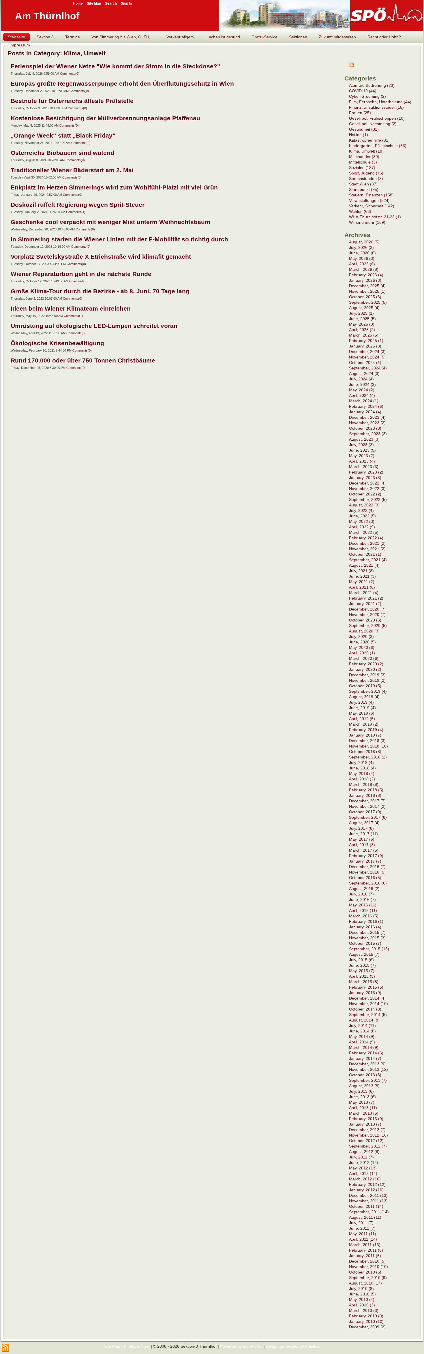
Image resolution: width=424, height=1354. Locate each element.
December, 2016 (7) (367, 866)
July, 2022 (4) (361, 510)
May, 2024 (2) (361, 390)
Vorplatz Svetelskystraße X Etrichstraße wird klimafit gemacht (101, 256)
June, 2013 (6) (362, 1096)
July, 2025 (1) (361, 313)
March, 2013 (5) (363, 1113)
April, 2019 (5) (362, 718)
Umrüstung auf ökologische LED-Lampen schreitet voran (94, 325)
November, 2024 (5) (367, 357)
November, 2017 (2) (367, 806)
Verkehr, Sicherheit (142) (371, 206)
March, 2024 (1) (363, 401)
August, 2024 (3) (364, 373)
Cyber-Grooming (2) (367, 96)
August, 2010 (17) (365, 1283)
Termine (72, 37)
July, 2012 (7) (361, 1157)
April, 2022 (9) (362, 527)
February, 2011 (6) (366, 1250)
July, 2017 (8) (361, 828)
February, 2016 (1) (366, 921)
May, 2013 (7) (361, 1102)
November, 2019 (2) (367, 680)
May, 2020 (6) (361, 647)
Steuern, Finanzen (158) (371, 195)
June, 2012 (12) (363, 1162)
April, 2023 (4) (362, 461)
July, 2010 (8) (361, 1288)
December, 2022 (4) (367, 483)
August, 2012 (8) (364, 1151)
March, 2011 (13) (364, 1244)
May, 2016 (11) (362, 905)
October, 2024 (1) (365, 362)
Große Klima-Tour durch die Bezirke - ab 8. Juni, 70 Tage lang (100, 291)
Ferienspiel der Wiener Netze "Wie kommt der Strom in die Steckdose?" (115, 66)
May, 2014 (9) (361, 1036)
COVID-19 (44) (362, 91)
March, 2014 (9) (363, 1047)
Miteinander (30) (364, 156)
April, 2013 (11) (363, 1107)
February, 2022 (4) (366, 538)
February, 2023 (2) (366, 472)
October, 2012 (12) (366, 1140)
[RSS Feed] (351, 65)
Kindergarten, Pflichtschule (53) (377, 145)
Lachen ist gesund (223, 37)
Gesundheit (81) (364, 129)
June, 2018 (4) (362, 768)
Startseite (16, 37)
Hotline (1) (358, 134)
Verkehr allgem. (180, 37)
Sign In (126, 3)
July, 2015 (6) (361, 959)
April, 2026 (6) (362, 264)
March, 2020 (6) (363, 658)
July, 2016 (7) (361, 894)
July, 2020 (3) (361, 636)
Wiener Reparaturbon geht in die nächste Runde (81, 274)
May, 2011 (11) (362, 1233)
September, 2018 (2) (368, 757)
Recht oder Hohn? (384, 37)
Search (111, 3)
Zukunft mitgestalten (337, 37)
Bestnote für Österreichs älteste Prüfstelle (72, 100)
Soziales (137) (362, 167)
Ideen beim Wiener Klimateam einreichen (71, 308)
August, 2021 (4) (364, 565)
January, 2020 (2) (365, 669)
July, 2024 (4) (361, 379)
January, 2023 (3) (365, 477)
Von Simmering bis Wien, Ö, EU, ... (123, 37)
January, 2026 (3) (365, 280)
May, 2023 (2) (361, 455)
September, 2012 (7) (368, 1146)
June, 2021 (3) (362, 576)
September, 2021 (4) (368, 559)
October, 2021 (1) (365, 554)
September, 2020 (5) (368, 625)
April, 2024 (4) (362, 395)
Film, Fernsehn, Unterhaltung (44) (380, 101)
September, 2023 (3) (368, 433)
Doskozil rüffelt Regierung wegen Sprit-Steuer (78, 204)
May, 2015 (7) (361, 970)
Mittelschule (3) (363, 162)
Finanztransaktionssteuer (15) (376, 107)
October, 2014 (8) (365, 1009)
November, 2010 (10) (368, 1266)
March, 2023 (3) (363, 466)
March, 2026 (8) (363, 269)
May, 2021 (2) (361, 581)
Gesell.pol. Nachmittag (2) (373, 123)
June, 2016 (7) (362, 899)
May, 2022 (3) (361, 521)
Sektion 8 (45, 37)
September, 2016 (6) (368, 883)
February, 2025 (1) (366, 340)
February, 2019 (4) (366, 729)
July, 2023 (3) (361, 444)
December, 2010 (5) (367, 1261)
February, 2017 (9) (366, 855)
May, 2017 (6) (361, 839)
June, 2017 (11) (363, 833)
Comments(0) (69, 73)
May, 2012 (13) (363, 1168)
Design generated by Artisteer (293, 1346)
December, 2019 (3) (367, 675)
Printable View (137, 1346)
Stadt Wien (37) (363, 184)
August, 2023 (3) (364, 439)
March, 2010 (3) (363, 1310)
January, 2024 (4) (365, 412)
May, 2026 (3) (361, 258)
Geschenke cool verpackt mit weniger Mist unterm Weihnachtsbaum (110, 222)
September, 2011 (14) (369, 1212)
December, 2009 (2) (367, 1327)
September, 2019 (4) (368, 691)
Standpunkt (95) (363, 189)
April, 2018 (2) (362, 779)
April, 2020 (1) (362, 653)
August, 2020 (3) (364, 631)
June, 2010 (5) (362, 1294)
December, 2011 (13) (368, 1195)
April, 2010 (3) (362, 1305)
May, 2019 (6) (361, 713)
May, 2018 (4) (361, 773)
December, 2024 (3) (367, 351)
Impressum (20, 45)
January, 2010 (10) (366, 1321)
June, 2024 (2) (362, 384)
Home (78, 3)
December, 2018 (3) (367, 740)
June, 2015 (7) (362, 965)
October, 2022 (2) (365, 494)
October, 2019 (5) (365, 685)
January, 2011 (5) (365, 1255)
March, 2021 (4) (363, 592)
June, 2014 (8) (362, 1031)
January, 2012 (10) (366, 1190)
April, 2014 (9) (362, 1042)
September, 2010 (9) (368, 1277)
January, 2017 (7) (365, 861)
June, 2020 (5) (362, 642)
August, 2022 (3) (364, 505)
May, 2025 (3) (361, 324)
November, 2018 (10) (368, 746)
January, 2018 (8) (365, 795)
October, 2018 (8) (365, 751)
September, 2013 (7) (368, 1080)
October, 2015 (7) (365, 943)
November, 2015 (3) (367, 938)
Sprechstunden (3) (366, 178)
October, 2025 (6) (365, 296)
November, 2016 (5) (367, 872)
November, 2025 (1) (367, 291)
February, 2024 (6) (366, 406)
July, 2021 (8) (361, 570)
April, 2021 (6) (362, 587)
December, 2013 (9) (367, 1064)
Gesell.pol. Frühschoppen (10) (377, 118)
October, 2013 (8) (365, 1075)
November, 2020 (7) (367, 614)
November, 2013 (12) (368, 1069)
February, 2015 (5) (366, 987)
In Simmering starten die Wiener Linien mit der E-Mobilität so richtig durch (119, 239)
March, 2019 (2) (363, 724)
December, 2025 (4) (367, 285)
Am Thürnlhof (47, 15)
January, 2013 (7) (365, 1124)
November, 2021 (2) (367, 549)
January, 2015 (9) (365, 992)
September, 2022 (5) (368, 499)
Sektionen (298, 37)
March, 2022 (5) (363, 532)
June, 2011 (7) (362, 1228)
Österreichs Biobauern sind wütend (62, 152)
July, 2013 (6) (361, 1091)
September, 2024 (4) (368, 368)
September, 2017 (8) (368, 817)
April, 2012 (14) (363, 1173)
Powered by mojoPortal (241, 1346)
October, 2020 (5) (365, 620)
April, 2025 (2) (362, 329)
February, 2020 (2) (366, 664)
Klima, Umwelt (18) (366, 151)
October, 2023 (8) (365, 428)
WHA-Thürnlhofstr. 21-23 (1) (375, 217)
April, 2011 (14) (363, 1239)
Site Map (112, 1346)
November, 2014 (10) (368, 1003)
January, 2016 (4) (365, 927)
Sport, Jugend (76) (366, 173)
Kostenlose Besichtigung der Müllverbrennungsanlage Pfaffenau (105, 118)
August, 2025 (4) (364, 307)
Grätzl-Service (264, 37)
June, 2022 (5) (362, 516)
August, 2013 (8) (364, 1085)
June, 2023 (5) (362, 450)
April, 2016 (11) (363, 910)
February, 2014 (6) (366, 1053)
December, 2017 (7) (367, 801)
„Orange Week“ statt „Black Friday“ (63, 135)
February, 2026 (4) (366, 275)
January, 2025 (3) (365, 346)
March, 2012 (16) (365, 1179)
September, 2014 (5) (368, 1014)
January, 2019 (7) (365, 735)
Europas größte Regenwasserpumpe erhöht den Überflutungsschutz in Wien (122, 83)
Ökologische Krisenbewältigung (57, 343)
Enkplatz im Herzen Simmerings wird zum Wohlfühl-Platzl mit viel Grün (114, 187)
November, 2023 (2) (367, 422)
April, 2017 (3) (362, 844)
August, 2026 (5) (364, 242)
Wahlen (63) (360, 211)
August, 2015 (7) (364, 954)
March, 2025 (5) (363, 335)
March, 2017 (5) (363, 850)
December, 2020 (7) (367, 609)
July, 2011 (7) (361, 1222)
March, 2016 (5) (363, 916)
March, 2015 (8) (363, 981)
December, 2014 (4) (367, 998)
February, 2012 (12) (367, 1184)
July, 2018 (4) (361, 762)
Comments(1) (75, 212)
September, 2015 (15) (369, 949)
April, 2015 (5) (362, 976)
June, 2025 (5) (362, 318)
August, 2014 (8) (364, 1020)
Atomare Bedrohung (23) (372, 85)
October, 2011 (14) (366, 1206)
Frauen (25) (360, 112)
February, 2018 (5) (366, 790)
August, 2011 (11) (365, 1217)
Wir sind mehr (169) (367, 222)
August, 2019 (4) (364, 696)
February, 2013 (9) (366, 1118)
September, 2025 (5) (368, 302)
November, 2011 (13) (368, 1201)
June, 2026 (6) (362, 253)
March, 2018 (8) (363, 784)
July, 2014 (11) (362, 1025)
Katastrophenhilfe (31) (369, 140)
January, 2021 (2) (365, 603)
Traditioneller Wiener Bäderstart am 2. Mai (72, 170)
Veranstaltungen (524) (369, 200)
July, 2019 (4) (361, 702)
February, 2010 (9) (366, 1316)
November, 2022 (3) (367, 488)
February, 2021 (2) (366, 598)
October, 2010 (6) (365, 1272)
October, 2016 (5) (365, 877)
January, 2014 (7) (365, 1058)
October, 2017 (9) (365, 812)
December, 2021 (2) (367, 543)
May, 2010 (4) (361, 1299)
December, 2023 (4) (367, 417)
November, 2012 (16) (368, 1135)
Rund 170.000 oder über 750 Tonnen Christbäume (83, 360)
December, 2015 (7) (367, 932)
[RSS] (5, 1348)
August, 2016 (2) (364, 888)
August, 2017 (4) (364, 822)
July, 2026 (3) (361, 247)
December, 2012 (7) (367, 1129)
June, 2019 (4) (362, 707)
